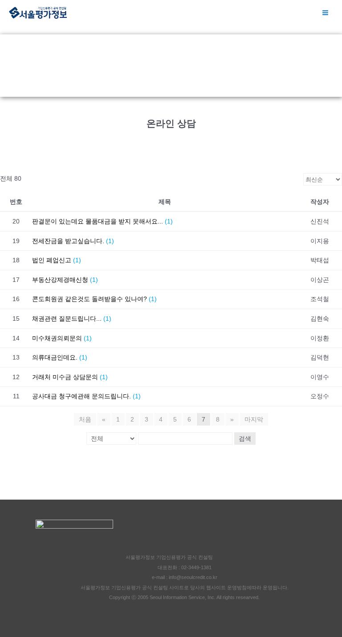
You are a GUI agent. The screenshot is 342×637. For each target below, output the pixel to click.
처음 (85, 419)
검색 (245, 438)
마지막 (253, 419)
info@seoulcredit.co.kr (193, 577)
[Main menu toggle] (326, 13)
